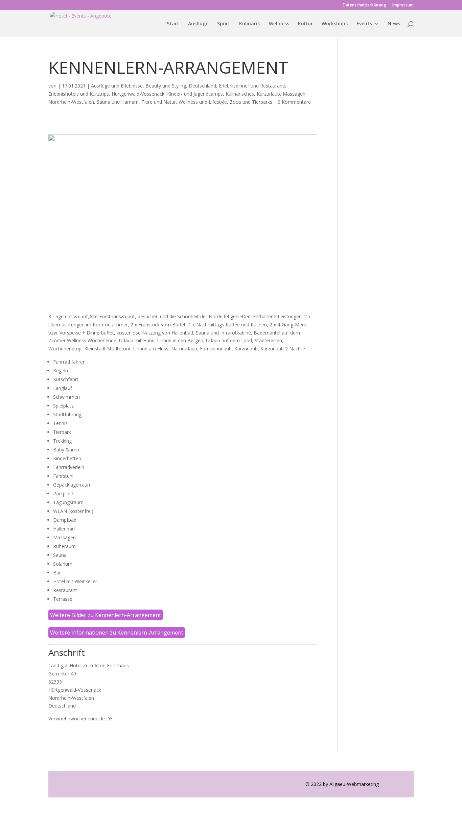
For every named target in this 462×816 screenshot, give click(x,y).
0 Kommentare (294, 102)
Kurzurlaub (268, 94)
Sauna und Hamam (118, 102)
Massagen (294, 94)
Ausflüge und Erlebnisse (117, 85)
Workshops (335, 24)
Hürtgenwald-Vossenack (138, 94)
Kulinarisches (240, 94)
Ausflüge (198, 24)
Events (364, 24)
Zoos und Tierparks (251, 102)
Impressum (403, 5)
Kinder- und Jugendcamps (195, 94)
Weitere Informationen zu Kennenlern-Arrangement (116, 632)
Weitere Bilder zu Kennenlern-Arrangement (105, 615)
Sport (223, 24)
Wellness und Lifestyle (203, 102)
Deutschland (202, 85)
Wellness (279, 24)
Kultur (305, 24)
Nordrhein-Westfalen (71, 102)
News (394, 24)
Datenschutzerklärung (364, 5)
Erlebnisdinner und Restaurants (252, 85)
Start (173, 24)
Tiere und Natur (158, 102)
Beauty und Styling (165, 85)
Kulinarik (249, 24)
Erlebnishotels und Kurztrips (78, 94)
